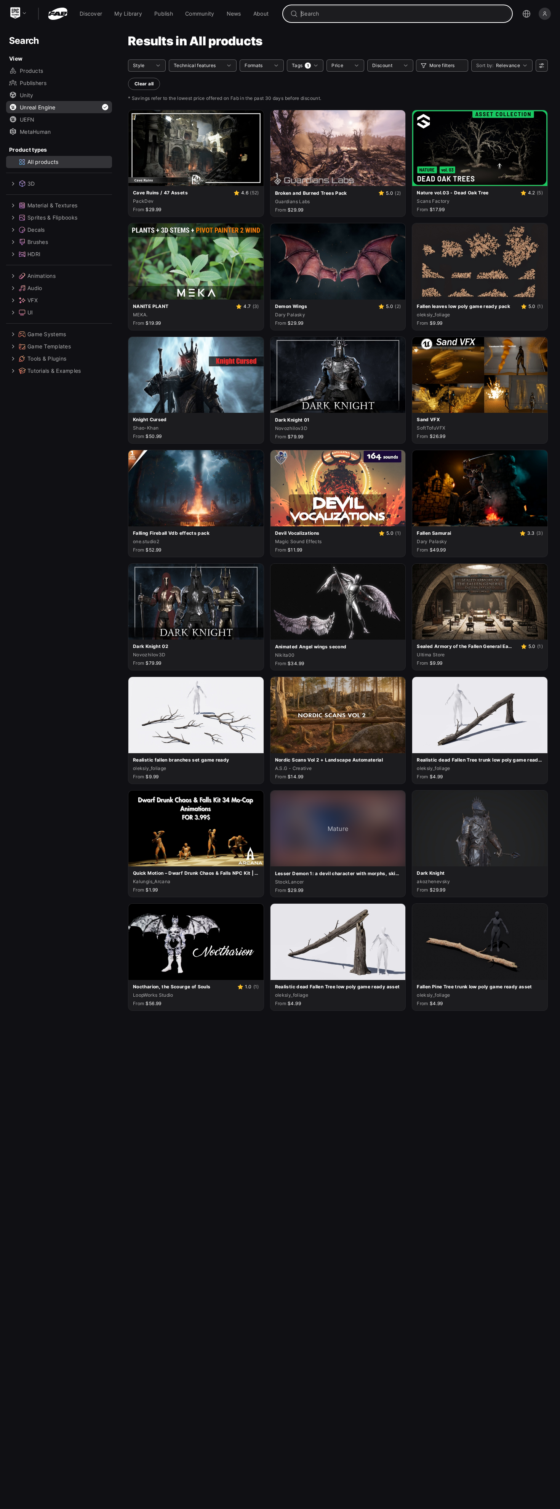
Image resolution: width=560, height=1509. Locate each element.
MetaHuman (35, 131)
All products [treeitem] (42, 162)
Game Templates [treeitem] (49, 346)
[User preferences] (542, 65)
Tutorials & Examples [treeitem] (54, 370)
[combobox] (403, 14)
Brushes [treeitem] (37, 242)
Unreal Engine (38, 107)
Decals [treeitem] (36, 229)
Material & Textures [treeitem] (52, 205)
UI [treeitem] (30, 312)
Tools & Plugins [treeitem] (46, 358)
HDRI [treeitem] (33, 254)
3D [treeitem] (31, 183)
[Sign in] (545, 14)
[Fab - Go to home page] (57, 14)
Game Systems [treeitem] (46, 334)
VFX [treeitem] (32, 300)
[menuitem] (91, 14)
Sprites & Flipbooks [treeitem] (52, 217)
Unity (26, 95)
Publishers (33, 83)
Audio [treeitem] (34, 288)
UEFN (27, 119)
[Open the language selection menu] (526, 14)
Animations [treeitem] (41, 276)
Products (31, 70)
